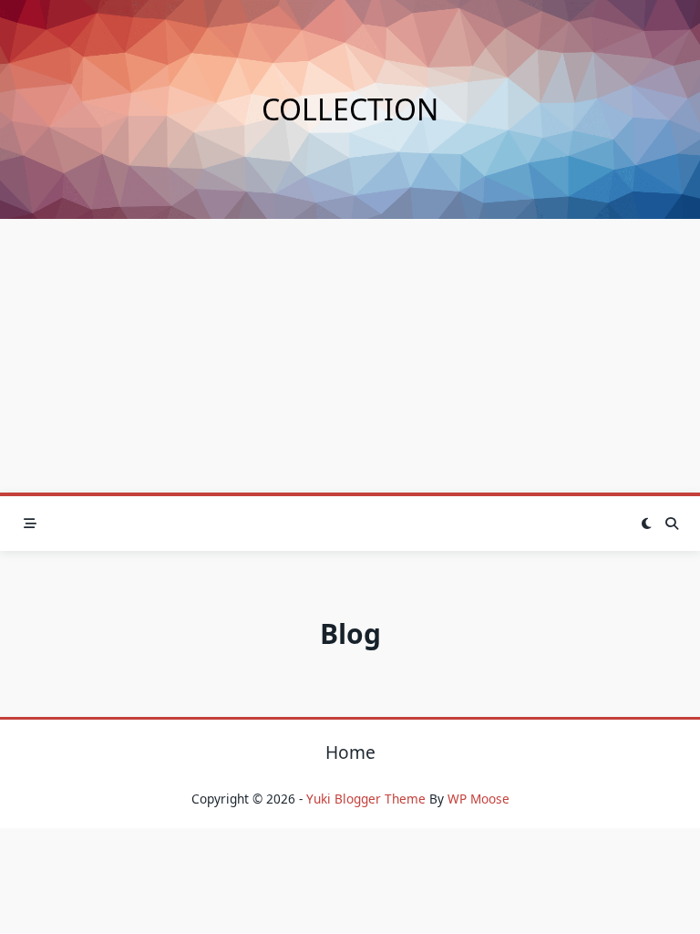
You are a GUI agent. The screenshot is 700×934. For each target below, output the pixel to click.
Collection (350, 109)
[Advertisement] (350, 355)
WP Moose (479, 798)
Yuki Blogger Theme (366, 798)
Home (350, 751)
